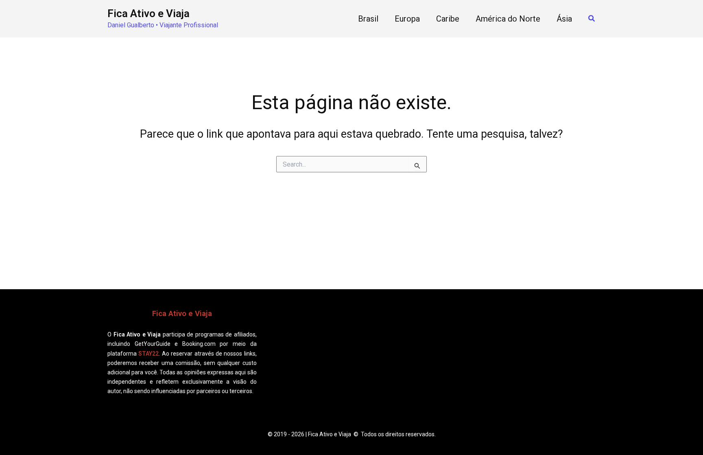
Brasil (368, 19)
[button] (592, 18)
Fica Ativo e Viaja (148, 13)
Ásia (564, 19)
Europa (407, 19)
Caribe (447, 19)
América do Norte (508, 19)
